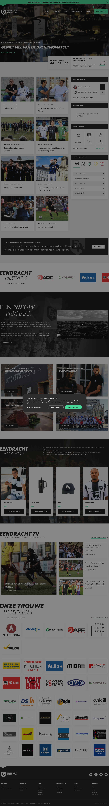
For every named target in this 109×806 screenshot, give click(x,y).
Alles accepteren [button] (73, 407)
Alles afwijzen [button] (55, 407)
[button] (34, 407)
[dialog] (54, 403)
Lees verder (75, 403)
